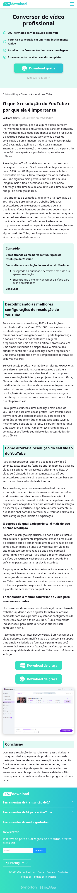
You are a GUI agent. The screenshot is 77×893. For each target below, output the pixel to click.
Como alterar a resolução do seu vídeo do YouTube (37, 265)
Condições (63, 872)
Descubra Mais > (38, 78)
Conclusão (12, 288)
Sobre (41, 872)
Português (17, 863)
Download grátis (42, 68)
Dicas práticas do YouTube (36, 94)
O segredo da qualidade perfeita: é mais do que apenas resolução (42, 272)
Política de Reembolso (45, 876)
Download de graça (42, 665)
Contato (51, 872)
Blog (15, 94)
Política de (26, 876)
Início (6, 94)
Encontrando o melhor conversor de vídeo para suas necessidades (41, 281)
